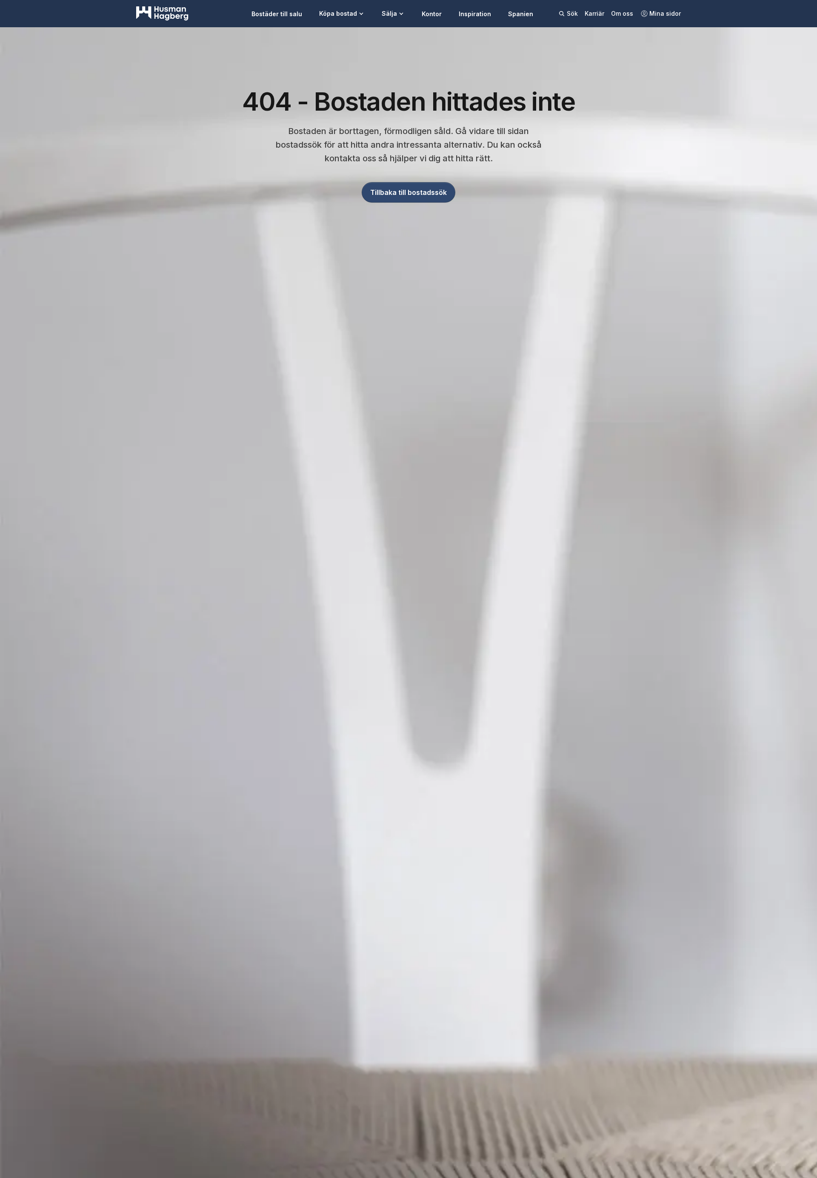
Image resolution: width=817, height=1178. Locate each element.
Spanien (520, 13)
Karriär (594, 13)
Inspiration (475, 13)
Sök (572, 13)
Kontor (432, 13)
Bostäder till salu (276, 13)
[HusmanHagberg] (162, 13)
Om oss (622, 13)
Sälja (389, 13)
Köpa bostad (338, 13)
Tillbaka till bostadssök (408, 192)
